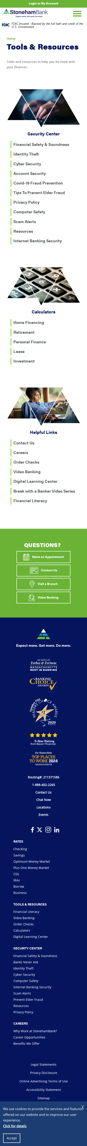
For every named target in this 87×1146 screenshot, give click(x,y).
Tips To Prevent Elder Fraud (39, 192)
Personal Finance (29, 341)
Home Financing (28, 322)
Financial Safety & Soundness (41, 144)
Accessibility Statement (43, 1090)
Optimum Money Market (31, 861)
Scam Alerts (24, 221)
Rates (18, 841)
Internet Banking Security (37, 240)
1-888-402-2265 (43, 785)
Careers (20, 452)
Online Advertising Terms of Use (43, 1081)
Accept (12, 1138)
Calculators (21, 930)
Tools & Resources (30, 904)
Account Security (29, 173)
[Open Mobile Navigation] (77, 13)
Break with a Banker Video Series (44, 491)
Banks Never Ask (25, 962)
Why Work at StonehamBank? (35, 1031)
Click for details (15, 1126)
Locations (44, 807)
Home (11, 38)
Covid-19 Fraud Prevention (38, 183)
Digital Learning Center (35, 481)
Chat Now (43, 800)
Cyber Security (27, 163)
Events (43, 814)
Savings (19, 855)
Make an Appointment (47, 556)
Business (20, 893)
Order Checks (26, 462)
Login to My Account (43, 3)
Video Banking (27, 471)
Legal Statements (43, 1064)
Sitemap (43, 1098)
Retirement (24, 332)
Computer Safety (29, 211)
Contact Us (23, 443)
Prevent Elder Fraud (28, 999)
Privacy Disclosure (43, 1073)
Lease (19, 351)
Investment (24, 361)
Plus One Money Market (31, 868)
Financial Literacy (30, 500)
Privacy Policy (26, 202)
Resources (23, 231)
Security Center (27, 948)
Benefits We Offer (26, 1043)
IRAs (16, 880)
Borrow (18, 886)
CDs (16, 874)
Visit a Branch (47, 583)
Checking (20, 849)
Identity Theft (26, 154)
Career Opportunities (29, 1037)
